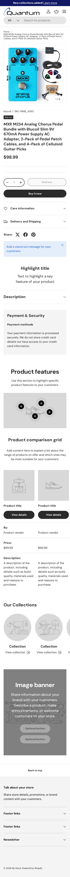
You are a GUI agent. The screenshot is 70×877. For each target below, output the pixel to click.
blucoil (7, 111)
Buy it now (35, 193)
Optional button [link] (35, 728)
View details (19, 514)
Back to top (35, 770)
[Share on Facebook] (25, 235)
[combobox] (35, 20)
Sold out (47, 182)
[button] (56, 11)
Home (7, 32)
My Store (16, 868)
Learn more (50, 2)
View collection (15, 652)
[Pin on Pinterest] (33, 235)
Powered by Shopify (32, 868)
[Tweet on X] (18, 235)
